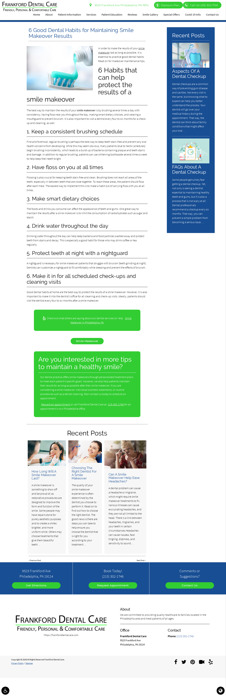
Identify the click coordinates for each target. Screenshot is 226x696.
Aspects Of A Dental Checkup (189, 73)
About (49, 14)
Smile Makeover (87, 341)
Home (36, 14)
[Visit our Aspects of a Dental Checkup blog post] (190, 66)
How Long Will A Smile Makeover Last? (44, 475)
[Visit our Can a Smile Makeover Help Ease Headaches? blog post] (125, 454)
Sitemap (29, 663)
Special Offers (171, 14)
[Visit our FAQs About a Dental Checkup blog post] (190, 162)
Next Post (140, 560)
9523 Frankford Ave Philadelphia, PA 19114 (121, 5)
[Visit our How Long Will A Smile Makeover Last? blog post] (47, 453)
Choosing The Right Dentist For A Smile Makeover (84, 473)
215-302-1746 (116, 404)
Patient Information (69, 14)
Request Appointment (113, 585)
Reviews (132, 14)
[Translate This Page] (221, 691)
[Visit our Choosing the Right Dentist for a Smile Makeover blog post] (85, 451)
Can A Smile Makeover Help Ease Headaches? (124, 478)
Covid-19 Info (193, 14)
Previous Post (35, 560)
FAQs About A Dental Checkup (189, 169)
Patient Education (112, 14)
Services (91, 14)
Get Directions (36, 585)
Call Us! (204, 5)
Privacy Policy (17, 663)
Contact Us (212, 14)
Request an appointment (55, 404)
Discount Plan (170, 5)
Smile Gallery (150, 14)
